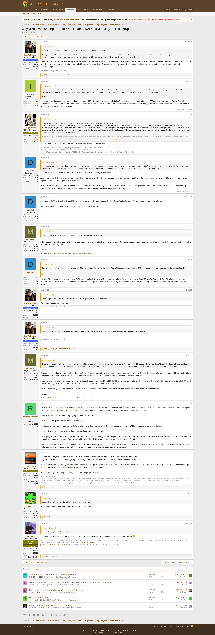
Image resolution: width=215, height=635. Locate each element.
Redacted (184, 600)
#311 (190, 403)
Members (110, 9)
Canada (35, 141)
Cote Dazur (183, 607)
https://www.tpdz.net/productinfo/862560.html (65, 410)
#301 (190, 42)
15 (42, 37)
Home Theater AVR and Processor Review (59, 592)
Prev (26, 37)
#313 (190, 493)
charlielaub (183, 577)
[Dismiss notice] (191, 19)
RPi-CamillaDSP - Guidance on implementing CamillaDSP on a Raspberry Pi (66, 254)
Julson (31, 600)
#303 (190, 114)
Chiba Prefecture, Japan (32, 483)
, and (56, 75)
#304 (190, 157)
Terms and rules (166, 626)
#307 (190, 259)
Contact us (155, 626)
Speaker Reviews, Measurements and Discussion (64, 608)
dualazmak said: (48, 498)
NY (37, 182)
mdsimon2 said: (48, 86)
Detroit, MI (34, 251)
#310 (190, 355)
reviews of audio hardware (66, 19)
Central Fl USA (33, 557)
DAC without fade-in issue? (42, 597)
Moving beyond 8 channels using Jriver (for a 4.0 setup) (56, 589)
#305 (190, 197)
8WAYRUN (119, 633)
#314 (190, 523)
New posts (25, 14)
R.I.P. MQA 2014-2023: (58, 544)
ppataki (31, 592)
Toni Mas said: (47, 360)
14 (38, 37)
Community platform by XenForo (94, 631)
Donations (97, 9)
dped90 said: (46, 46)
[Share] (186, 41)
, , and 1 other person (60, 349)
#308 (190, 290)
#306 (190, 226)
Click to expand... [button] (116, 139)
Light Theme (28, 626)
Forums (70, 9)
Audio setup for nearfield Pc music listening (50, 605)
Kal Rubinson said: (48, 162)
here (136, 19)
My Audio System (88, 542)
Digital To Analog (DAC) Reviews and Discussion (60, 577)
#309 (190, 323)
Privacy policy (179, 626)
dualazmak (183, 592)
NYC (36, 69)
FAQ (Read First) (30, 9)
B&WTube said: (47, 119)
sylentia (32, 585)
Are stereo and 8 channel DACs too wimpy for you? (54, 574)
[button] (89, 10)
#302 (190, 81)
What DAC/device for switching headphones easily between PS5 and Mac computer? (70, 582)
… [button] (34, 37)
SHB (30, 577)
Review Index (57, 9)
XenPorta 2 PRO (98, 633)
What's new (83, 9)
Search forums (36, 14)
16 (46, 37)
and (51, 556)
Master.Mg (33, 608)
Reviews (44, 9)
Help (187, 626)
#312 (190, 452)
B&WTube (27, 32)
